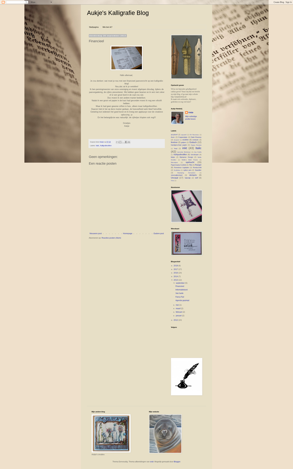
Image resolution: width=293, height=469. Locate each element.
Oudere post (159, 233)
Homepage (127, 233)
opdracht (190, 162)
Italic (97, 145)
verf (196, 178)
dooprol (176, 140)
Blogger (177, 462)
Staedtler (198, 170)
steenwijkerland (176, 175)
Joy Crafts (197, 152)
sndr (152, 462)
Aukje (190, 112)
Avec (173, 137)
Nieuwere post (96, 233)
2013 (176, 280)
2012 (176, 320)
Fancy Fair (179, 297)
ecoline (186, 140)
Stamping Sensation (186, 173)
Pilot (190, 165)
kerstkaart (195, 154)
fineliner (174, 142)
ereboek (195, 140)
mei (177, 305)
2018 (176, 266)
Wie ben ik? (107, 27)
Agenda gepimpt (182, 300)
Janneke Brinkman (184, 152)
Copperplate (182, 137)
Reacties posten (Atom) (111, 238)
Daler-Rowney (196, 137)
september (180, 283)
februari (179, 312)
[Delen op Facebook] (126, 142)
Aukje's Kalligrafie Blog (118, 12)
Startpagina (94, 27)
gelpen (183, 142)
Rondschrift (197, 167)
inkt (184, 148)
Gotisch (193, 142)
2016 (176, 273)
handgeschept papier (179, 145)
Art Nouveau (194, 135)
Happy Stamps (196, 145)
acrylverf (174, 135)
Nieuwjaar (174, 162)
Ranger (198, 165)
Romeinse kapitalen (181, 167)
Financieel (179, 286)
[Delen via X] (123, 142)
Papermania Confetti (178, 165)
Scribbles (177, 170)
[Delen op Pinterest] (128, 142)
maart (178, 308)
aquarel (183, 135)
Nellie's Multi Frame (190, 160)
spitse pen (187, 170)
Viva (172, 180)
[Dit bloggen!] (120, 142)
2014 (176, 276)
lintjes (173, 157)
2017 (176, 269)
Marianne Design (186, 157)
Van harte (179, 293)
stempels (193, 175)
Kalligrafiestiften (106, 145)
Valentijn (188, 178)
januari (179, 316)
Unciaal (174, 178)
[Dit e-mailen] (117, 142)
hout (175, 148)
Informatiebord (181, 290)
